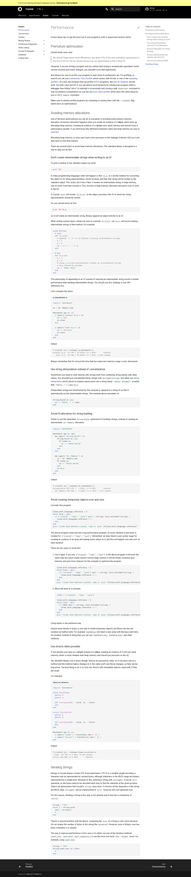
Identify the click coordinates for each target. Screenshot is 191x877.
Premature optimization (155, 30)
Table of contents (152, 27)
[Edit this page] (138, 27)
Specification (34, 15)
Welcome (22, 15)
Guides (45, 15)
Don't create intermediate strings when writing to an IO (158, 38)
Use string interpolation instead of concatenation (157, 44)
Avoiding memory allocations (157, 34)
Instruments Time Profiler (80, 78)
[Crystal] (20, 9)
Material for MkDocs (34, 874)
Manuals (65, 15)
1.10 (39, 9)
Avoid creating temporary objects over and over (157, 56)
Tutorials (55, 15)
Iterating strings (151, 64)
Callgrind (124, 82)
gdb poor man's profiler (99, 92)
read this (55, 132)
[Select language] (106, 9)
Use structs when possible (157, 61)
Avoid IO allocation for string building (158, 50)
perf (115, 82)
